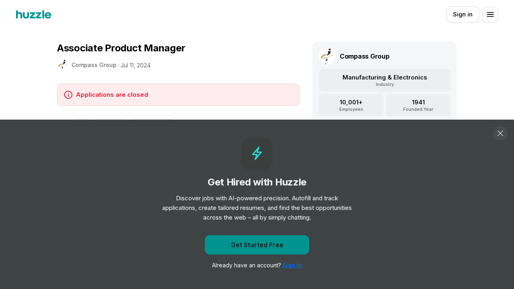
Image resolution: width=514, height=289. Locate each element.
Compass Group (93, 64)
